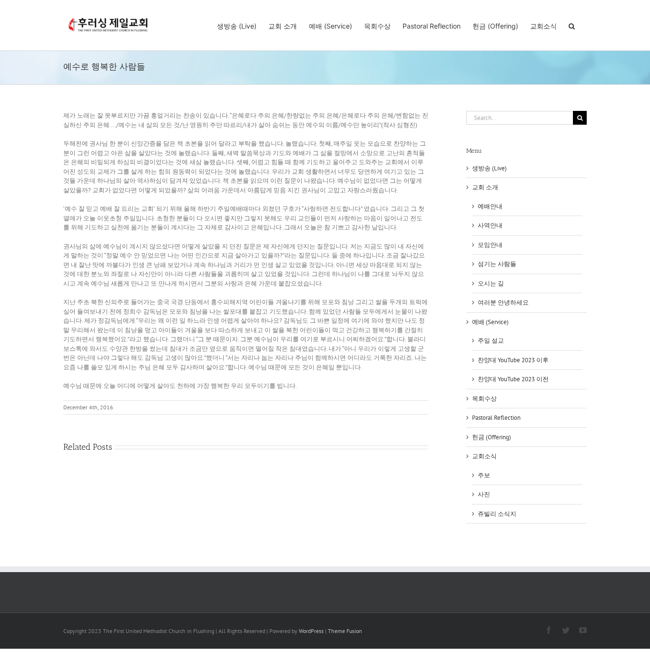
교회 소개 (485, 187)
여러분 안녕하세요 (503, 302)
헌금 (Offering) (491, 437)
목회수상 (484, 399)
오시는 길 (491, 283)
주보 (484, 475)
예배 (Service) (490, 322)
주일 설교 (491, 340)
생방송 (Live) (489, 168)
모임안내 (490, 245)
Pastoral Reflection (496, 418)
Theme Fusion (345, 630)
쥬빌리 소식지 (497, 514)
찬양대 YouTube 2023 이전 (513, 379)
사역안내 (490, 225)
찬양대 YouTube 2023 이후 (513, 360)
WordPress (311, 630)
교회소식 (484, 456)
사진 (484, 494)
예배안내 (490, 206)
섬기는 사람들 (497, 264)
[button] (572, 25)
